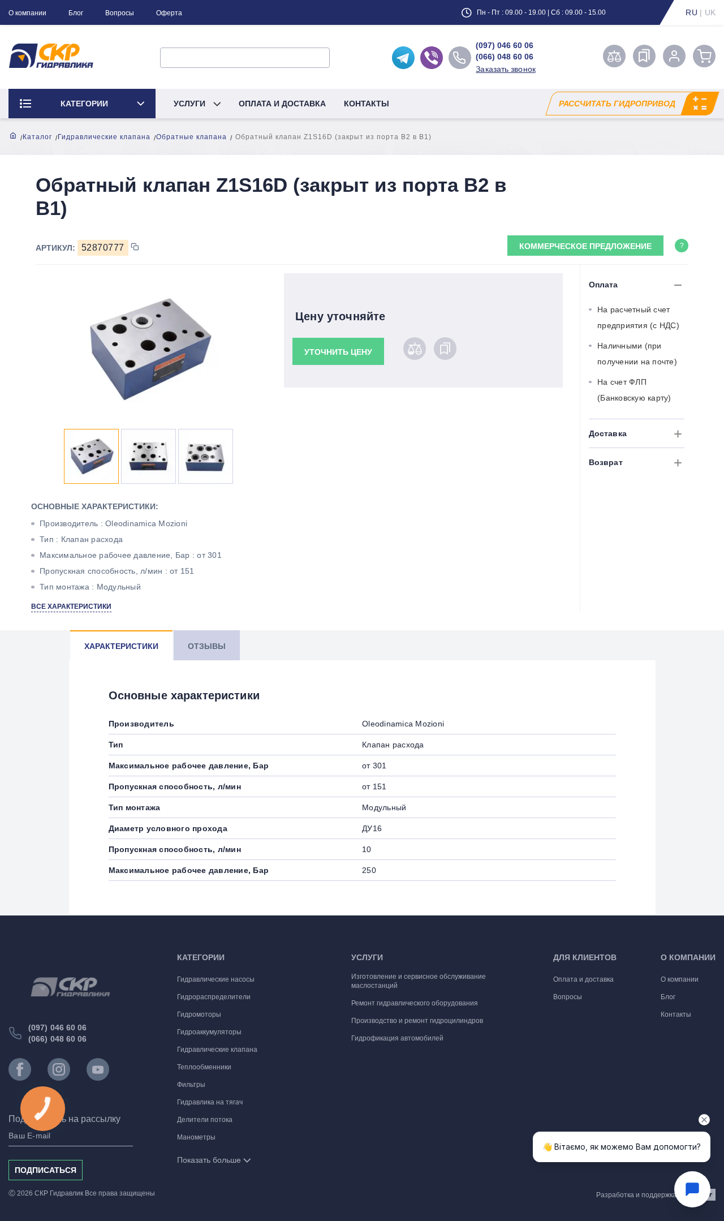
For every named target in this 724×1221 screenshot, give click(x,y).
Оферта (169, 13)
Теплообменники (204, 1067)
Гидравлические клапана (104, 137)
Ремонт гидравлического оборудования (414, 1003)
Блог (75, 13)
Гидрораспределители (214, 997)
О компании (27, 13)
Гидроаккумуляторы (209, 1032)
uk (710, 12)
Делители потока (204, 1120)
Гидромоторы (199, 1014)
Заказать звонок (506, 69)
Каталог (37, 137)
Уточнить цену (338, 351)
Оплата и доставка (282, 103)
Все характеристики (71, 606)
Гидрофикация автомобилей (397, 1038)
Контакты (366, 103)
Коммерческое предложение (585, 246)
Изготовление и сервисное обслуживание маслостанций (418, 981)
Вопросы (119, 13)
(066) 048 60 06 (504, 56)
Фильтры (191, 1085)
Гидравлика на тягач (210, 1102)
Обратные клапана (191, 137)
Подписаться (45, 1170)
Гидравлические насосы (216, 979)
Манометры (196, 1137)
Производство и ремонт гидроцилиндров (417, 1021)
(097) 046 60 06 (504, 45)
